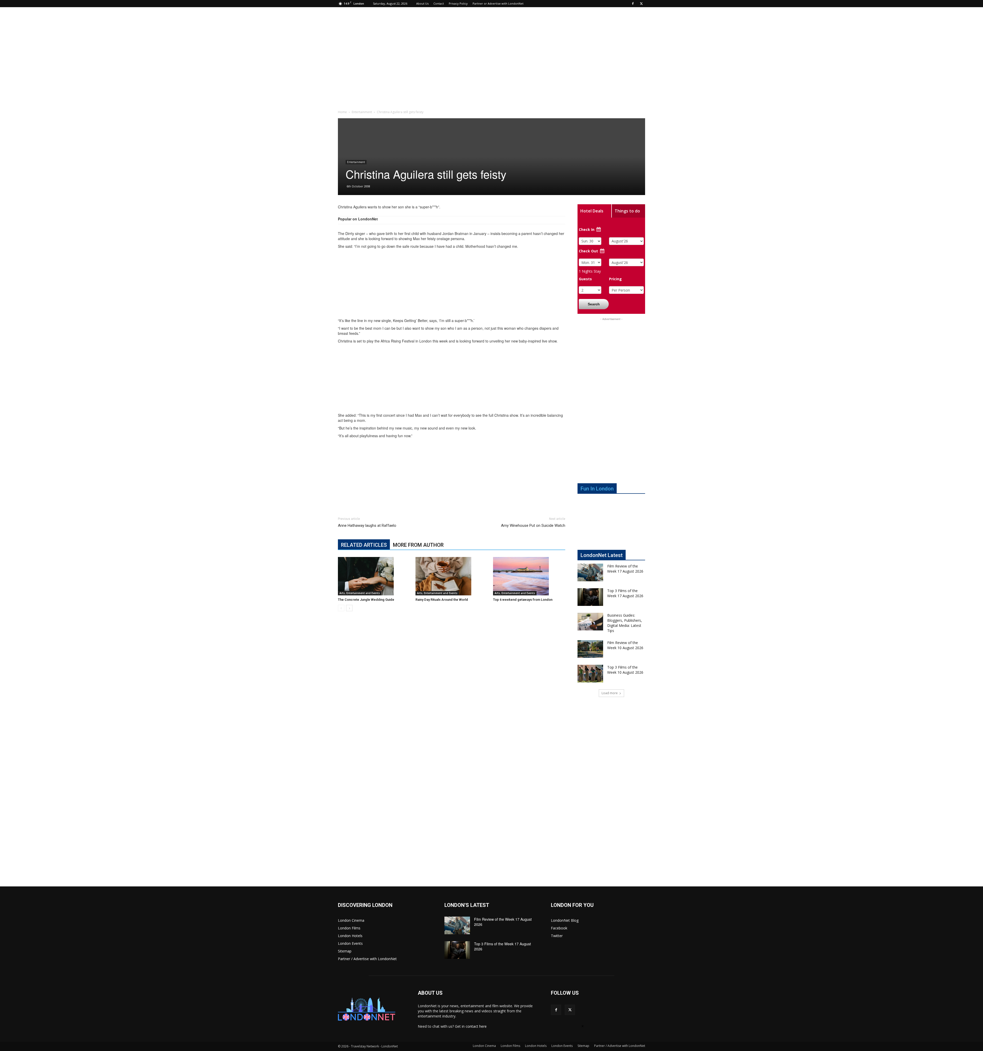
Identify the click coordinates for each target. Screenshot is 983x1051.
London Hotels (350, 935)
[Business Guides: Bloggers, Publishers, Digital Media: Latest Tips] (590, 621)
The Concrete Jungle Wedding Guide (366, 600)
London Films (349, 928)
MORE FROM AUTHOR (418, 545)
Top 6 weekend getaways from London (522, 600)
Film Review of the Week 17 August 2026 (625, 569)
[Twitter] (641, 3)
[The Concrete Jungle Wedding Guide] (374, 576)
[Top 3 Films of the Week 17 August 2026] (590, 597)
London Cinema (351, 920)
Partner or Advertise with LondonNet (498, 3)
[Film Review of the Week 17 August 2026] (590, 572)
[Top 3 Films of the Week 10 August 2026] (590, 673)
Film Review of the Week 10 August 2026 (625, 645)
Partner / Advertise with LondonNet (367, 958)
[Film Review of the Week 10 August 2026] (590, 649)
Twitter (557, 935)
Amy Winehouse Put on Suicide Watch (533, 525)
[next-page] (349, 608)
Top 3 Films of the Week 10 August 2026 (625, 670)
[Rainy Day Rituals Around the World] (451, 576)
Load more (610, 693)
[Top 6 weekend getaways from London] (529, 576)
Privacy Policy (458, 3)
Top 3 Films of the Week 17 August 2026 (625, 593)
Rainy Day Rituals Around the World (441, 600)
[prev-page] (341, 608)
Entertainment (362, 112)
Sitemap (344, 951)
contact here (476, 1026)
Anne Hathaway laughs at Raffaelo (367, 525)
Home (342, 112)
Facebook (559, 928)
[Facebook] (633, 3)
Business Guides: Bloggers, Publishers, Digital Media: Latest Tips (624, 623)
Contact (438, 3)
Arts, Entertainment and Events (359, 593)
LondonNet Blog (565, 920)
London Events (350, 943)
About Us (422, 3)
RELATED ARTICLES (364, 545)
